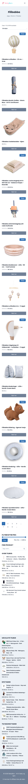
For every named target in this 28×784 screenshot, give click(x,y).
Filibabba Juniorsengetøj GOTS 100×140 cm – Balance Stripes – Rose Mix (12, 183)
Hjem (8, 16)
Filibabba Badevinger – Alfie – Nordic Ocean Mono (12, 387)
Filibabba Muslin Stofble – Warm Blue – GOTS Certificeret (13, 101)
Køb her (14, 68)
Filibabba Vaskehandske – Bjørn (13, 141)
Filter (4, 540)
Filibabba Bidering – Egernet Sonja (14, 427)
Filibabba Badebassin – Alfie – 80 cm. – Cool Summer (13, 266)
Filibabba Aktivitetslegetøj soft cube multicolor (12, 225)
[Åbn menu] (24, 3)
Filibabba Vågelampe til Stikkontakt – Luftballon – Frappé (13, 346)
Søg (24, 548)
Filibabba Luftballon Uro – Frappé (13, 306)
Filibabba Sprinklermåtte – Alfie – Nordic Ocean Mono (13, 509)
